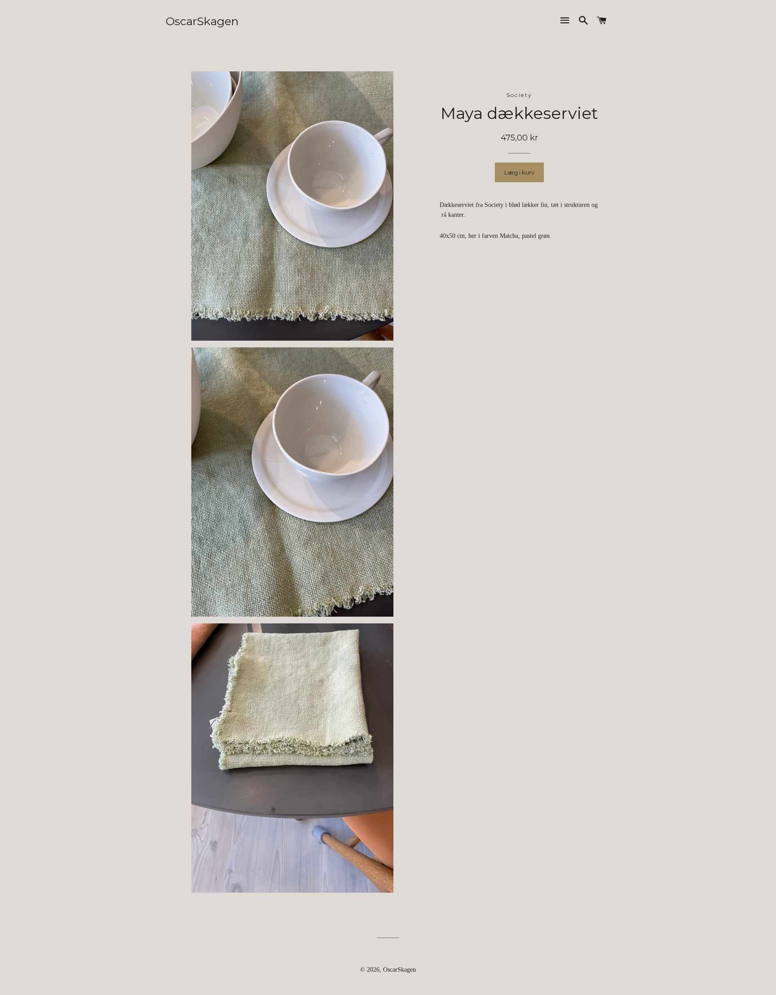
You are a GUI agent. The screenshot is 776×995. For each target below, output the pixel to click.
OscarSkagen (202, 21)
